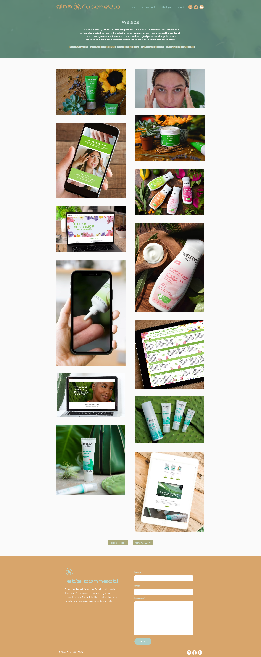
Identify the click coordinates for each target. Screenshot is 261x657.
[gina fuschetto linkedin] (201, 7)
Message (139, 598)
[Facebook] (194, 652)
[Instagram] (189, 652)
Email (137, 586)
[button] (122, 362)
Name (137, 572)
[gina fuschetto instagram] (190, 7)
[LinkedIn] (200, 652)
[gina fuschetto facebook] (196, 7)
